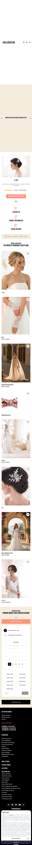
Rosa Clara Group (7, 796)
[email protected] (6, 723)
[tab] (16, 621)
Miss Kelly (5, 782)
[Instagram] (8, 804)
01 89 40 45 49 (12, 730)
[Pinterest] (12, 804)
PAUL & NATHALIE (5, 553)
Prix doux (4, 792)
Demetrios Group (6, 776)
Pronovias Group (6, 794)
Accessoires (5, 184)
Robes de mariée (6, 761)
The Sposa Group (7, 798)
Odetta (12, 385)
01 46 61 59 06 (11, 726)
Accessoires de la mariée (17, 184)
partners (12, 814)
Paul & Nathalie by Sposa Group (11, 788)
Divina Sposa (5, 778)
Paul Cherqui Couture (8, 790)
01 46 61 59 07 (12, 728)
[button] (1, 118)
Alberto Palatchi (6, 385)
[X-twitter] (23, 804)
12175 (3, 293)
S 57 (3, 508)
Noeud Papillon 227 (6, 415)
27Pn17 (11, 553)
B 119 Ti (3, 600)
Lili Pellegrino (5, 780)
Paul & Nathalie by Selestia (9, 786)
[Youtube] (19, 804)
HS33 (3, 337)
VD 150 (3, 460)
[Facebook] (16, 804)
